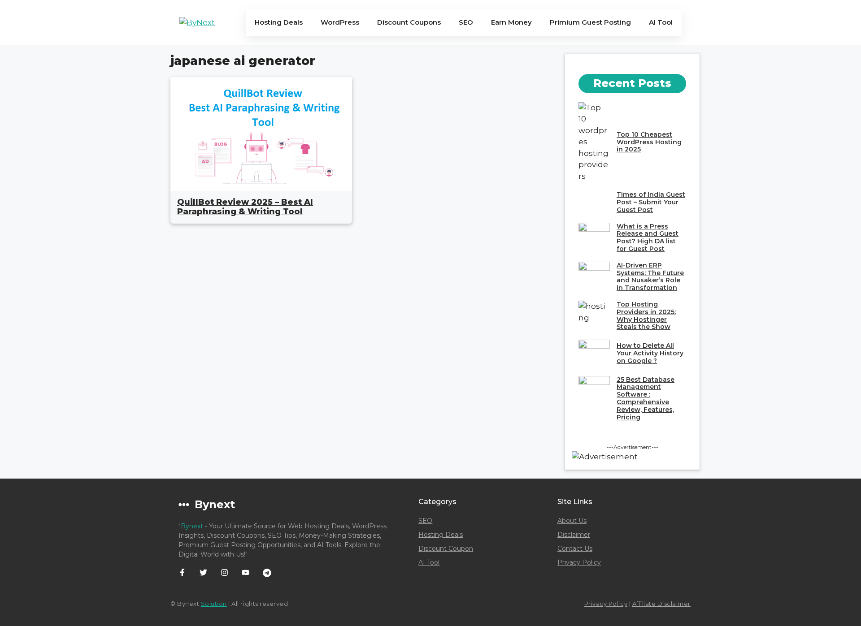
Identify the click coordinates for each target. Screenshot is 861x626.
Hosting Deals (279, 22)
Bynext (192, 526)
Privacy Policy (579, 562)
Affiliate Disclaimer (661, 603)
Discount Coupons (409, 22)
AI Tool (661, 22)
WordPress (340, 22)
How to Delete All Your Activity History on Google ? (650, 353)
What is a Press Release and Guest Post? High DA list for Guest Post (647, 237)
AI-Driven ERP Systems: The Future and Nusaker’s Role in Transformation (650, 276)
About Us (572, 521)
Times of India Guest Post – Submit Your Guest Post (651, 202)
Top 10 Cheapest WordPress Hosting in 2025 (649, 142)
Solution (214, 603)
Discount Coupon (445, 548)
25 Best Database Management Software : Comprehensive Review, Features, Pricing (645, 398)
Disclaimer (573, 535)
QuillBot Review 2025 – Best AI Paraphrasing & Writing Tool (245, 207)
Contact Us (574, 548)
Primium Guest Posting (590, 22)
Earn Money (511, 22)
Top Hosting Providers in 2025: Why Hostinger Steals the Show (646, 315)
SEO (466, 22)
